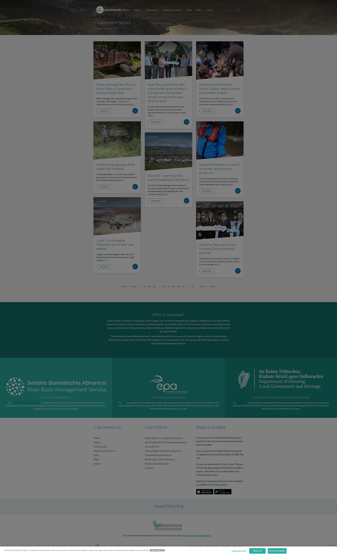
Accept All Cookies (277, 551)
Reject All (257, 551)
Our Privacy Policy (157, 550)
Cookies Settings (239, 551)
